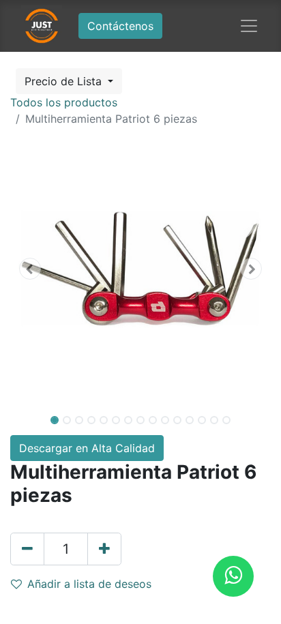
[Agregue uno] (104, 549)
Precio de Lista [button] (65, 81)
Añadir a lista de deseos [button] (89, 584)
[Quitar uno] (27, 549)
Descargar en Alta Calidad (87, 448)
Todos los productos (63, 102)
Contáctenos (120, 26)
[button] (29, 268)
